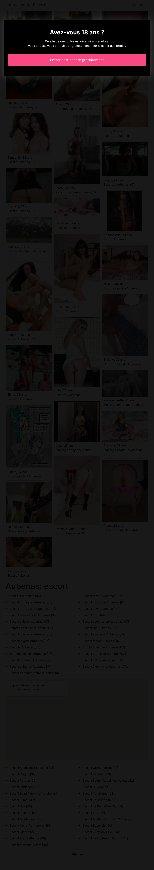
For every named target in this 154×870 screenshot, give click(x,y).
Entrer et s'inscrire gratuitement (77, 60)
